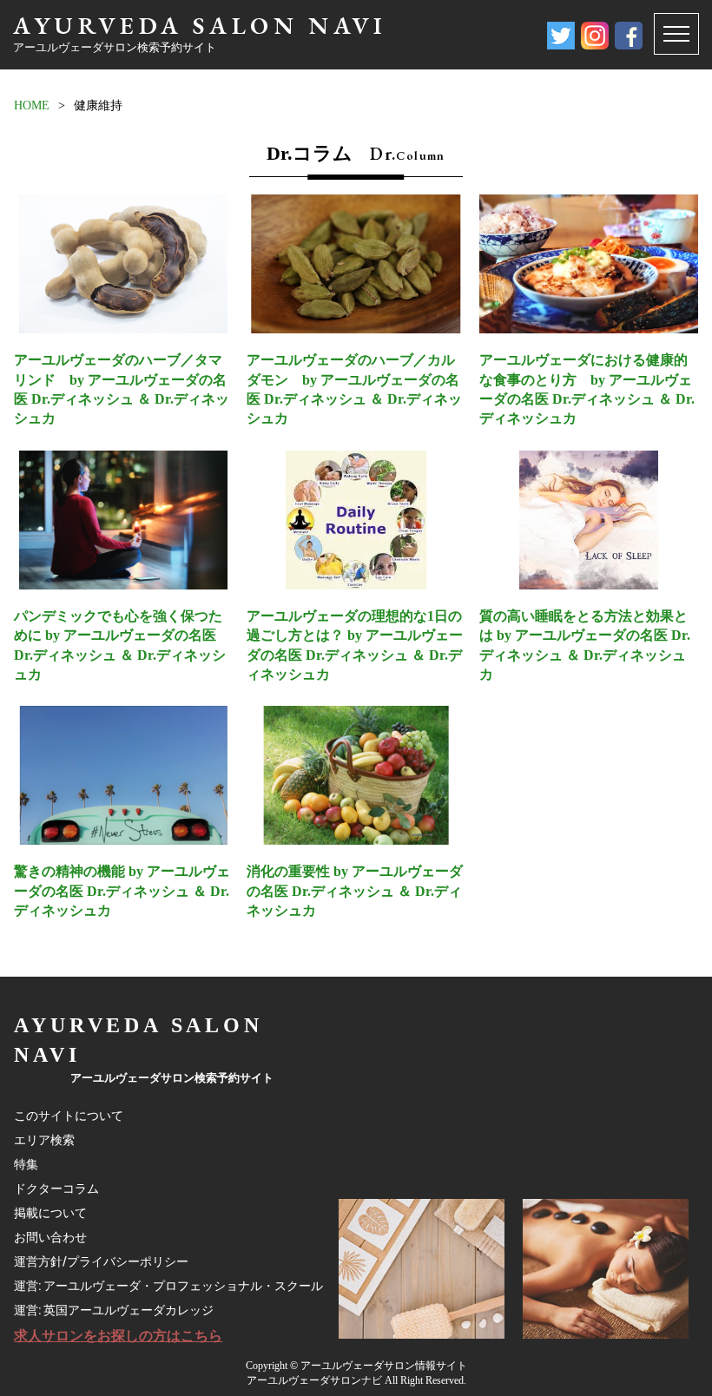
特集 (26, 1164)
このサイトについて (68, 1116)
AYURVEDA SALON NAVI (199, 25)
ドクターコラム (56, 1188)
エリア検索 (44, 1140)
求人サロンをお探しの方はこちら (118, 1335)
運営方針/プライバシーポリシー (101, 1261)
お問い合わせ (50, 1237)
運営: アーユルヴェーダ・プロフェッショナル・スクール (168, 1286)
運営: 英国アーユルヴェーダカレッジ (114, 1310)
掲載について (50, 1213)
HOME (31, 105)
